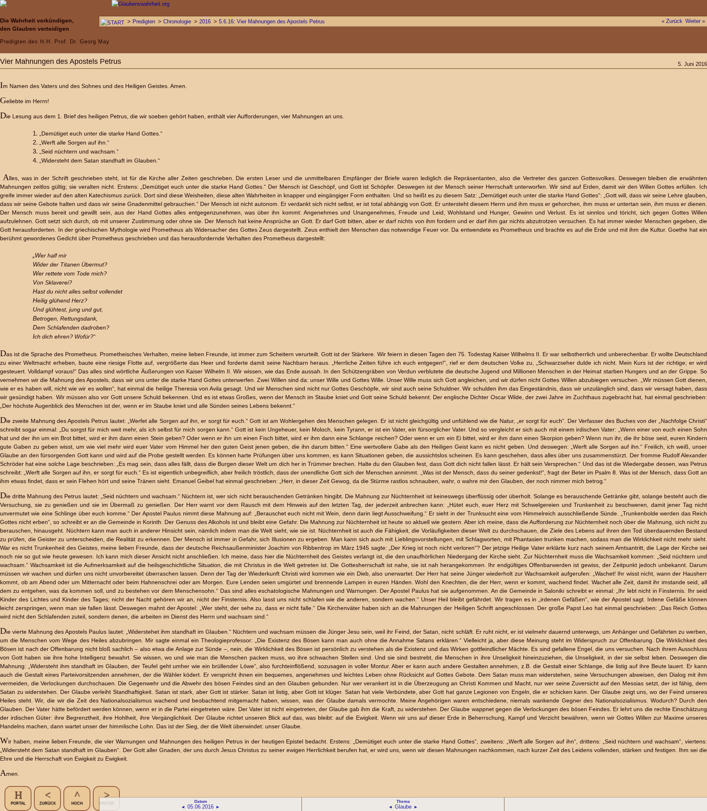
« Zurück (672, 21)
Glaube (403, 807)
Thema (403, 801)
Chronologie (177, 21)
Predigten (144, 21)
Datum (200, 801)
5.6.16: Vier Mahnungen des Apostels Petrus (272, 21)
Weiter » (695, 21)
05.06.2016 (200, 807)
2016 (205, 21)
